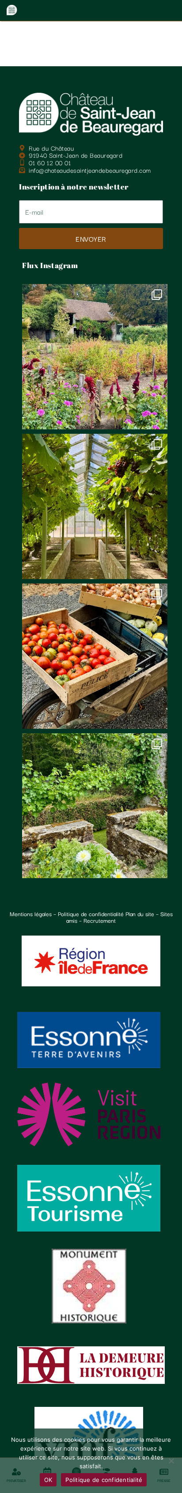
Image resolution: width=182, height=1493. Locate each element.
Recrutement (99, 920)
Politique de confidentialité (91, 913)
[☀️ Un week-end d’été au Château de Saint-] (94, 506)
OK (48, 1479)
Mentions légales (31, 913)
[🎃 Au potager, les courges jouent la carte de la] (94, 356)
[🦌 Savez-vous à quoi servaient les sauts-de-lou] (94, 806)
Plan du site (139, 913)
